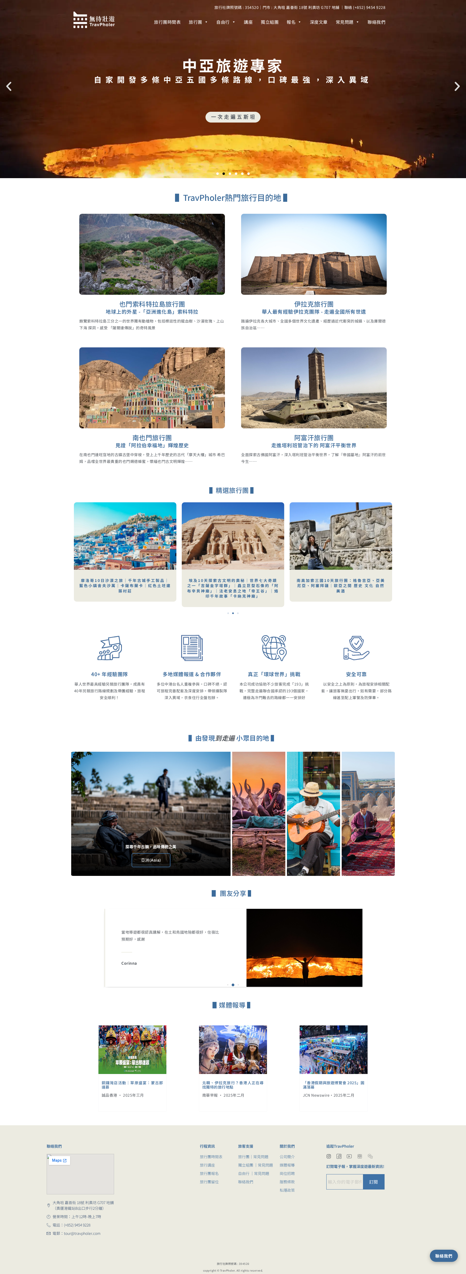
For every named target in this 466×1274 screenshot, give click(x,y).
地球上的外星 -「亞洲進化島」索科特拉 (152, 311)
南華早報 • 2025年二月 (223, 1095)
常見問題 (345, 22)
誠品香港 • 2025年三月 (123, 1095)
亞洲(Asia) (151, 860)
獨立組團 (270, 22)
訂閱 (373, 1181)
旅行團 (195, 22)
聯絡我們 (376, 22)
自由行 (223, 22)
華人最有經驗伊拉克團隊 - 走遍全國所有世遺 (314, 311)
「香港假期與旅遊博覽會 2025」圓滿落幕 (333, 1085)
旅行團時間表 (167, 22)
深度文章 (319, 22)
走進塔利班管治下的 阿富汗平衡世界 (314, 445)
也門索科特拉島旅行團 (152, 304)
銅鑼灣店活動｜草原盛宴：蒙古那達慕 (132, 1085)
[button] (9, 86)
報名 (291, 22)
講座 (248, 22)
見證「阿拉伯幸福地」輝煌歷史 (152, 445)
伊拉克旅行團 (314, 304)
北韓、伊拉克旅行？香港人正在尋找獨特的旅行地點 (233, 1085)
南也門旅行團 (152, 437)
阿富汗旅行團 (314, 437)
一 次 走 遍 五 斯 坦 (233, 117)
